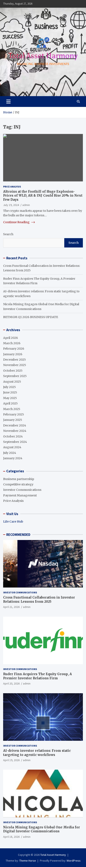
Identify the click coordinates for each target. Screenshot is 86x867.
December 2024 (14, 425)
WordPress (74, 860)
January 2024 (12, 458)
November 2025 (14, 365)
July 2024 (9, 453)
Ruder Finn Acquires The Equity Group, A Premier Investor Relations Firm (37, 676)
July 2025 (9, 387)
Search (8, 234)
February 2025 (13, 414)
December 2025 (14, 359)
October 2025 (13, 370)
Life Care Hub (13, 521)
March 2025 (11, 409)
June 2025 (10, 392)
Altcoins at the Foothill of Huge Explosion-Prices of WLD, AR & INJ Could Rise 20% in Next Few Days (42, 196)
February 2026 (13, 348)
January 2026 (12, 354)
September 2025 (15, 376)
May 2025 (10, 398)
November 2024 (14, 431)
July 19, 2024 (11, 205)
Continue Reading (16, 222)
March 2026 (11, 343)
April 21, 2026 (11, 607)
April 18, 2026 (11, 837)
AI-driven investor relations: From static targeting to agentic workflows (37, 753)
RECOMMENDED (18, 534)
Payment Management (20, 495)
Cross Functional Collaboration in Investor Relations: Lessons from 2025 (39, 599)
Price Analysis (12, 186)
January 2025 (12, 420)
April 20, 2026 (11, 683)
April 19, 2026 (11, 760)
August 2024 (12, 447)
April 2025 (10, 403)
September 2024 (15, 442)
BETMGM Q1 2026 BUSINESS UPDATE (30, 317)
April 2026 (10, 338)
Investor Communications (22, 490)
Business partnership (18, 479)
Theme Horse (27, 860)
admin (26, 205)
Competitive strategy (18, 484)
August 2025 (12, 381)
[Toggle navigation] (8, 101)
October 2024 (13, 436)
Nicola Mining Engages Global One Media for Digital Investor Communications (41, 829)
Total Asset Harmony (53, 855)
